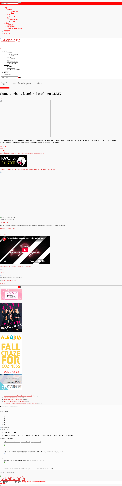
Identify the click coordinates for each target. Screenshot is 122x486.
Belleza (48, 469)
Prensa (6, 31)
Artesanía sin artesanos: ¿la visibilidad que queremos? (18, 396)
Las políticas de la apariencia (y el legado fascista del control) (52, 435)
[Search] (19, 3)
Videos (13, 16)
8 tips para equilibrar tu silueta (12, 397)
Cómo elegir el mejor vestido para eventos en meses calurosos (20, 403)
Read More (3, 146)
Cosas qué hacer (4, 88)
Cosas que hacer (12, 20)
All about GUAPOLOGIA (15, 28)
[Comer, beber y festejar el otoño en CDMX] (25, 136)
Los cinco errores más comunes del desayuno (17, 469)
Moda (9, 14)
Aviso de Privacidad (39, 482)
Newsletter (11, 26)
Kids (8, 18)
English (6, 23)
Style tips (59, 451)
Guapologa (43, 451)
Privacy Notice (26, 482)
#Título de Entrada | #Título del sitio (16, 435)
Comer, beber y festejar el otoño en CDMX (30, 93)
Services (10, 25)
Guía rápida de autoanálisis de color (13, 399)
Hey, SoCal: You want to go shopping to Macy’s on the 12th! (21, 452)
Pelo (12, 13)
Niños (40, 460)
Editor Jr (29, 460)
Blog (5, 8)
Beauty (9, 9)
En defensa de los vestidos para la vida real (15, 401)
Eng (56, 451)
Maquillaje (14, 11)
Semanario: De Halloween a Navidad (14, 460)
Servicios (7, 30)
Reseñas (13, 21)
